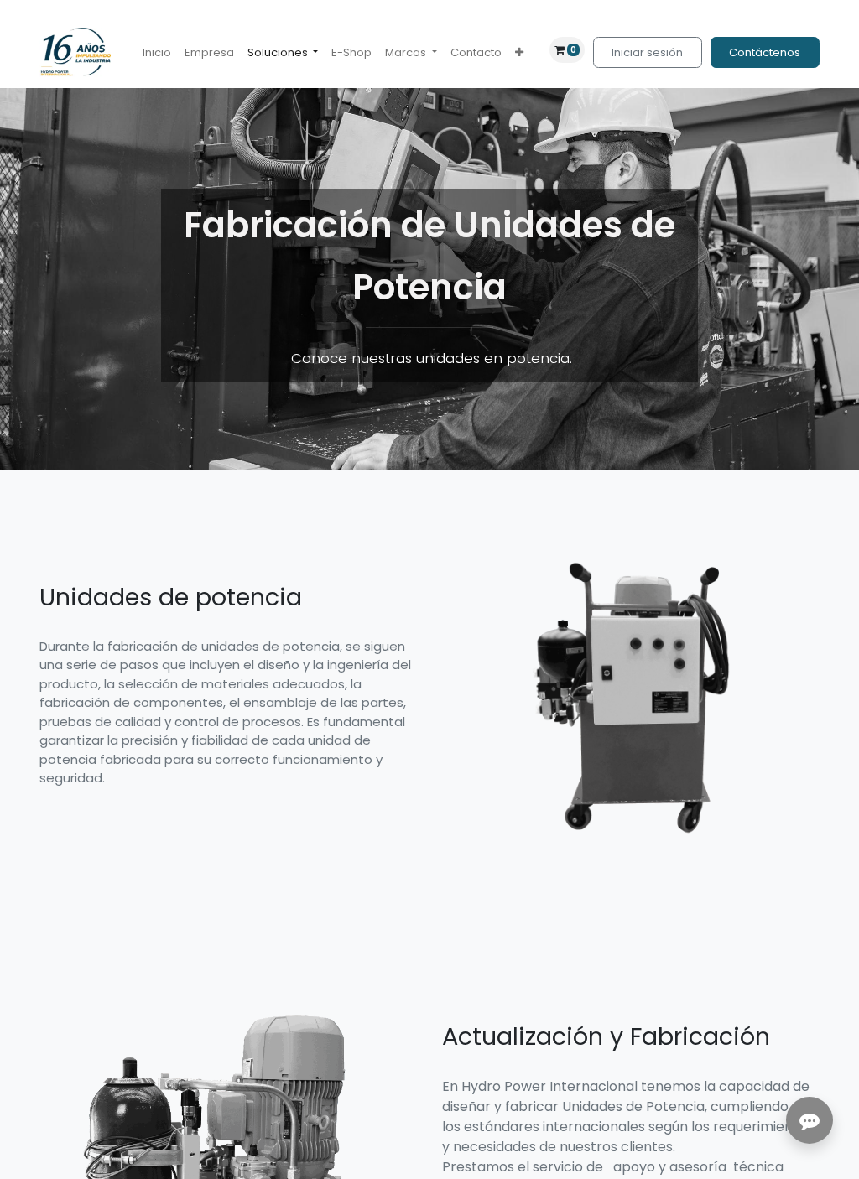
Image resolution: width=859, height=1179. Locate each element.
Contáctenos (764, 52)
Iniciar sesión (647, 52)
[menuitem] (157, 53)
